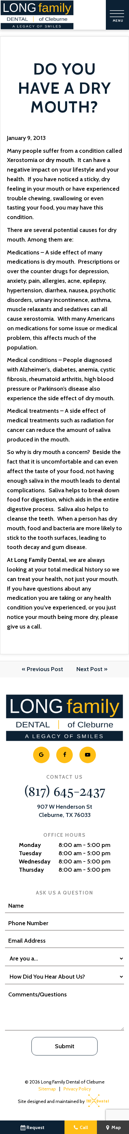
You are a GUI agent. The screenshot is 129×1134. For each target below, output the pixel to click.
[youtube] (87, 755)
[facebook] (64, 755)
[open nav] (117, 15)
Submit (64, 1046)
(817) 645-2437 (64, 790)
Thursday (31, 869)
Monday (30, 845)
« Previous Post (42, 669)
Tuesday (30, 853)
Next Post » (92, 669)
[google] (41, 755)
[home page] (37, 15)
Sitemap (47, 1089)
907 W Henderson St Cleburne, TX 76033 (64, 811)
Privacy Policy (77, 1089)
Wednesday (35, 861)
